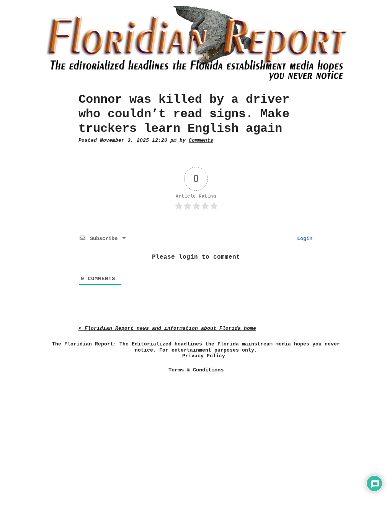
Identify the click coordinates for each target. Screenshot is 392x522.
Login (303, 238)
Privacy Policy (203, 356)
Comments (201, 140)
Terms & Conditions (196, 370)
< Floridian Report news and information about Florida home (167, 328)
